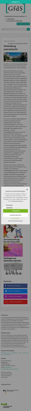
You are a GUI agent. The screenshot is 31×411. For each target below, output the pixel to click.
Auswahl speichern (15, 215)
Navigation (15, 2)
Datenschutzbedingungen (15, 220)
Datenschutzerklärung (17, 201)
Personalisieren (15, 218)
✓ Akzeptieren (15, 210)
